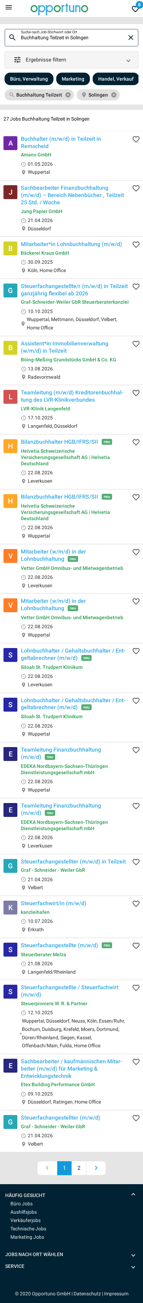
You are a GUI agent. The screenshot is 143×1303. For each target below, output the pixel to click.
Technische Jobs (28, 1228)
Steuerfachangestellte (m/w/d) (59, 945)
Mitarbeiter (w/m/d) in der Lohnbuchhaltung (53, 555)
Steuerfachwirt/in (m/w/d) (53, 903)
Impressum (116, 1293)
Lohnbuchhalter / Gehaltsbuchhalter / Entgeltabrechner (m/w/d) (73, 654)
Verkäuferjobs (25, 1220)
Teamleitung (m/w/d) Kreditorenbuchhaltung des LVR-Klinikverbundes (72, 396)
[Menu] (9, 7)
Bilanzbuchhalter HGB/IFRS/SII (59, 441)
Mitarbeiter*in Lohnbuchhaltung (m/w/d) (71, 244)
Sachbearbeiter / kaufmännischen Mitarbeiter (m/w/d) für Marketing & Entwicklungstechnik (71, 1068)
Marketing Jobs (27, 1237)
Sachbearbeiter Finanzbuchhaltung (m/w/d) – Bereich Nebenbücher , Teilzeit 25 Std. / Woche (72, 195)
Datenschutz (87, 1293)
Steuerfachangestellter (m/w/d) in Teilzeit (73, 861)
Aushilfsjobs (23, 1212)
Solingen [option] (98, 95)
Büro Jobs (21, 1203)
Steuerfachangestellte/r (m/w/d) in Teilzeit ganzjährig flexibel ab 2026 (74, 290)
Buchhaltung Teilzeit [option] (39, 95)
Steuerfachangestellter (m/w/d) (60, 1117)
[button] (71, 59)
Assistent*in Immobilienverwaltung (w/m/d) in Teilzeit (64, 347)
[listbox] (71, 95)
